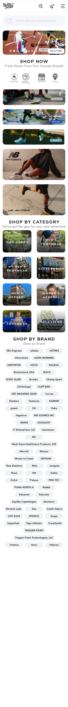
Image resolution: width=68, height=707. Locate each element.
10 (43, 51)
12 (50, 51)
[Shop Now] (34, 43)
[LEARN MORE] (34, 77)
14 (58, 51)
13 (54, 51)
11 (47, 51)
